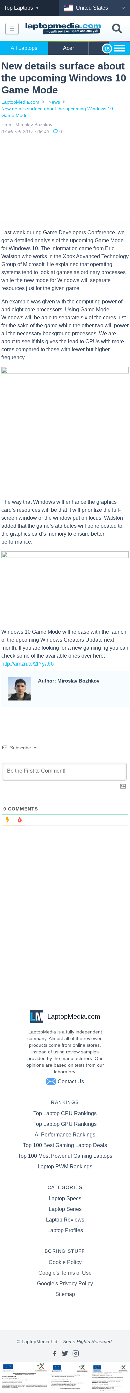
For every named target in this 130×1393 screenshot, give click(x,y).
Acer (68, 48)
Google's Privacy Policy (65, 1283)
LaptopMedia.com (20, 102)
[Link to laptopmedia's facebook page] (54, 1353)
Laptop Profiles (65, 1230)
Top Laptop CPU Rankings (65, 1113)
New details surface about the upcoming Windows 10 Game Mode (57, 112)
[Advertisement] (65, 180)
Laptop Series (65, 1209)
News (54, 102)
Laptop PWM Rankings (65, 1166)
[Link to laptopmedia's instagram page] (75, 1353)
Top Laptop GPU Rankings (65, 1124)
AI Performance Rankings (65, 1134)
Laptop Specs (65, 1198)
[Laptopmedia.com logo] (64, 29)
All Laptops (24, 48)
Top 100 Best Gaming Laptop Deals (65, 1145)
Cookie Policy (65, 1262)
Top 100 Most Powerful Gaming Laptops (65, 1156)
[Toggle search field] (117, 29)
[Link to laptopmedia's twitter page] (65, 1353)
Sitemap (65, 1294)
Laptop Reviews (65, 1220)
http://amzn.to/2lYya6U (28, 664)
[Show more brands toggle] (119, 48)
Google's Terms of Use (65, 1273)
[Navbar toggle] (12, 29)
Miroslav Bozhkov (33, 124)
